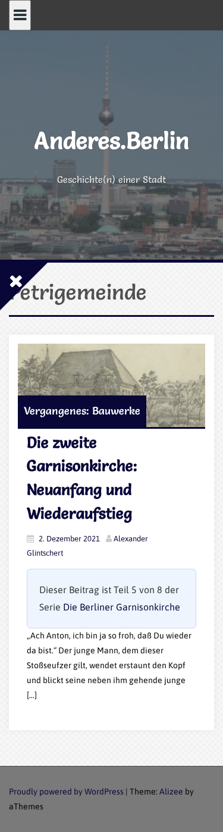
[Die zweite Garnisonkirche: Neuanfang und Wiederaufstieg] (111, 385)
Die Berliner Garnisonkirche (121, 607)
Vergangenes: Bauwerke (82, 410)
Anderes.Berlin (111, 140)
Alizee (171, 791)
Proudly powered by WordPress (66, 791)
